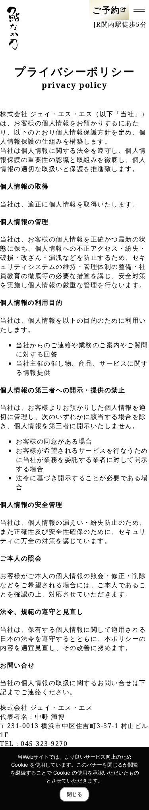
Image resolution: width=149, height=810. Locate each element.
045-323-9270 (44, 743)
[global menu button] (139, 10)
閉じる (74, 794)
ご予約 (106, 10)
